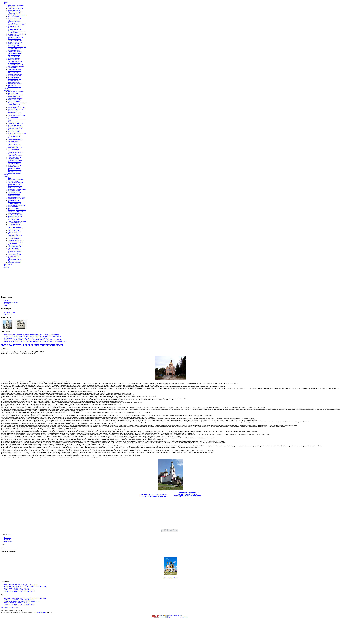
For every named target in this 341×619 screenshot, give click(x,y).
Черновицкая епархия (14, 85)
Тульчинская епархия (14, 71)
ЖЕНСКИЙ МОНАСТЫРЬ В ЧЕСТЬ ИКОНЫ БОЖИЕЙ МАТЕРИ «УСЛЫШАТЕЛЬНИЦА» (33, 340)
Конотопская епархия (14, 39)
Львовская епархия (13, 45)
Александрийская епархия (16, 5)
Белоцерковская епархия (15, 8)
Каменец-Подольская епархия (17, 34)
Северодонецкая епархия (15, 64)
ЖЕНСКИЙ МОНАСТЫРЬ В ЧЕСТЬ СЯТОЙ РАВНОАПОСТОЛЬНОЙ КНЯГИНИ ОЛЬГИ (32, 336)
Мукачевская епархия (14, 48)
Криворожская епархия (15, 42)
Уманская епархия (13, 72)
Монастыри (4, 607)
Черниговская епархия (14, 83)
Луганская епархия (13, 43)
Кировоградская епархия (15, 37)
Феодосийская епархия (15, 74)
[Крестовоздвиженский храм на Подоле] (21, 328)
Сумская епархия (13, 67)
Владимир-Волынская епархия (17, 15)
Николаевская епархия (14, 51)
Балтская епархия (13, 7)
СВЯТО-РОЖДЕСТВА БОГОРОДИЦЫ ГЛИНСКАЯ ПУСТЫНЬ (32, 345)
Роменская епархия (13, 237)
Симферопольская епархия (16, 66)
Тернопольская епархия (15, 69)
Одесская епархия (13, 56)
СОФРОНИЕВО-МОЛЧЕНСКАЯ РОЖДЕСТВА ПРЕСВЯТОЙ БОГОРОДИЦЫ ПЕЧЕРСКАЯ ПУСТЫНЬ (188, 495)
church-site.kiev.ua (39, 612)
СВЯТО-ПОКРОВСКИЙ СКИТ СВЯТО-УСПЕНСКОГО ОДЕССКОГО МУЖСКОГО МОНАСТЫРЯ (35, 341)
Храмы (17, 607)
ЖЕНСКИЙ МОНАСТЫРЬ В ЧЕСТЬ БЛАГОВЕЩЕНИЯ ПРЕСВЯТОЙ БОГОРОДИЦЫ (31, 335)
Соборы (11, 607)
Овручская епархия (14, 55)
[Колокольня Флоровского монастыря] (7, 328)
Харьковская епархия (14, 75)
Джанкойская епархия (14, 21)
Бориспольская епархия (15, 12)
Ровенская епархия (13, 59)
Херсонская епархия (14, 77)
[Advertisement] (54, 282)
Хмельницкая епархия (14, 79)
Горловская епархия (14, 20)
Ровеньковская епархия (15, 61)
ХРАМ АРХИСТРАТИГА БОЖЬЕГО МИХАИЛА (19, 590)
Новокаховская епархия (15, 53)
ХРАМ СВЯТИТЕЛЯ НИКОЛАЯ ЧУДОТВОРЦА (19, 591)
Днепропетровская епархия (16, 24)
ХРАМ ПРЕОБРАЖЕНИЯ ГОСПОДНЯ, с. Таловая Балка (21, 585)
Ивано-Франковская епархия (16, 31)
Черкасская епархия (14, 82)
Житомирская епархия (14, 27)
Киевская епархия (13, 35)
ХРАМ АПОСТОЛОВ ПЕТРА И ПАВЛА (16, 588)
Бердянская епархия (14, 10)
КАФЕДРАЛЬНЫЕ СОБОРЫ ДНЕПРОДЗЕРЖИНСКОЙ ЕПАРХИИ (25, 586)
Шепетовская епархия (14, 87)
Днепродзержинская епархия (16, 23)
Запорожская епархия (14, 29)
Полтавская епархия (14, 58)
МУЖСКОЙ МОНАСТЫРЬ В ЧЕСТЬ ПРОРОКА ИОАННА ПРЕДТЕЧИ (26, 338)
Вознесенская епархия (14, 18)
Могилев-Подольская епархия (17, 47)
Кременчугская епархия (15, 40)
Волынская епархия (14, 16)
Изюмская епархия (13, 32)
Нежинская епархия (14, 50)
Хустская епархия (13, 80)
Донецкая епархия (13, 26)
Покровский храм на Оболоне (170, 577)
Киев (9, 120)
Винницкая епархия (14, 13)
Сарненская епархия (14, 63)
